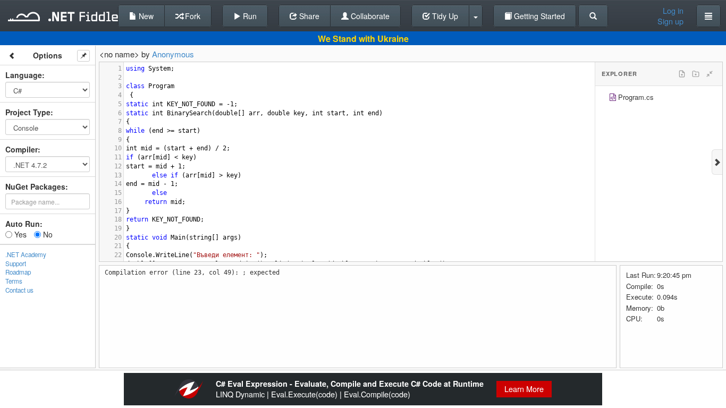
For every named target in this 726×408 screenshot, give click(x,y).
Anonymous (173, 54)
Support (15, 263)
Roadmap (18, 272)
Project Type (27, 112)
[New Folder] (695, 73)
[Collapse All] (709, 73)
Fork (191, 16)
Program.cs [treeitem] (636, 97)
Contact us (19, 290)
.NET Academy (25, 254)
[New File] (682, 73)
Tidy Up (444, 16)
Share (308, 16)
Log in (673, 10)
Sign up (670, 21)
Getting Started (538, 16)
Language (23, 75)
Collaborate (369, 16)
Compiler (21, 149)
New (145, 16)
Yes (19, 234)
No (47, 234)
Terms (13, 281)
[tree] (658, 98)
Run (249, 16)
